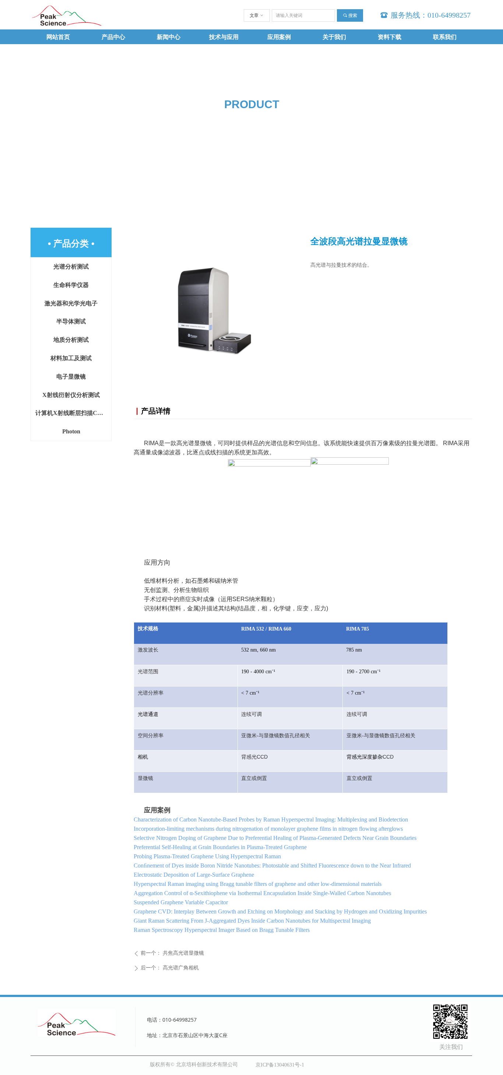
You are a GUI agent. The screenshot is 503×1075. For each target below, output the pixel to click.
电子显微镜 (71, 376)
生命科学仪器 (71, 285)
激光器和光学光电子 (71, 303)
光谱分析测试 (71, 266)
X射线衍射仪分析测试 (71, 395)
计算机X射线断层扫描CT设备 (73, 413)
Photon (71, 431)
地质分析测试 (71, 340)
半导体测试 (71, 321)
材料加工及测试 (71, 358)
